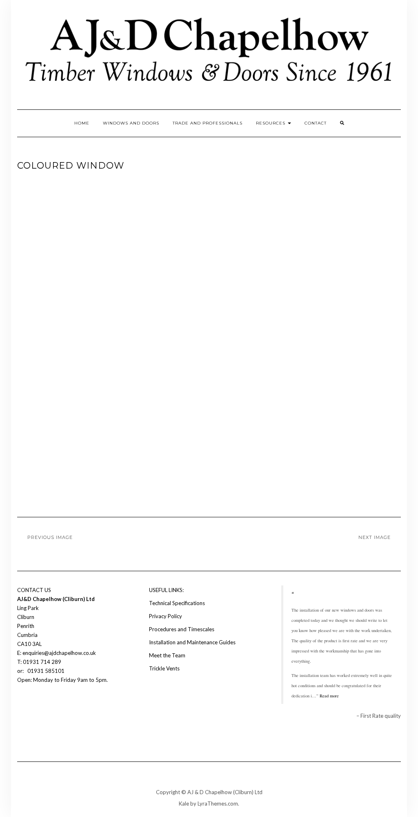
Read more (329, 696)
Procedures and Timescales (181, 629)
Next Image (374, 537)
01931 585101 (45, 671)
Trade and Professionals (207, 123)
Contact (316, 123)
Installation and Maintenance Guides (192, 642)
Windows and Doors (131, 123)
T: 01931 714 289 (39, 662)
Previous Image (50, 537)
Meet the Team (167, 655)
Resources (271, 123)
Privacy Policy (165, 616)
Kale (184, 803)
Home (81, 123)
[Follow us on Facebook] (22, 704)
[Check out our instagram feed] (36, 704)
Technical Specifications (177, 603)
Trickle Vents (164, 668)
